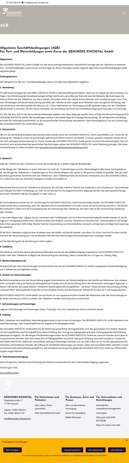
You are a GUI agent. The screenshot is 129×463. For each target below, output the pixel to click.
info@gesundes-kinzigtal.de (36, 2)
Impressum (56, 460)
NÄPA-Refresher (73, 417)
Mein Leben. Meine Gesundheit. (43, 407)
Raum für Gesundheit (76, 412)
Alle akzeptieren (96, 450)
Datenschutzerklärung (68, 460)
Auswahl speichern (72, 450)
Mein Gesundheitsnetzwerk (47, 412)
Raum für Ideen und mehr (108, 425)
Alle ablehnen (117, 450)
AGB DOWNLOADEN (9, 373)
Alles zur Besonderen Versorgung (75, 407)
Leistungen (101, 412)
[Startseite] (12, 12)
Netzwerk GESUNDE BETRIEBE (105, 419)
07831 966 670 (15, 2)
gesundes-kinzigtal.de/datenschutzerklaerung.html (64, 147)
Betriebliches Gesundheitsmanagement (108, 407)
